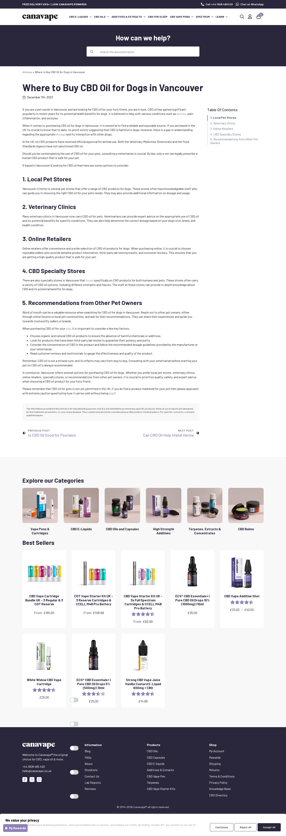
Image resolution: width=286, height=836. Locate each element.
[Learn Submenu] (226, 16)
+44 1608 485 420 (33, 766)
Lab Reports (93, 782)
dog (68, 328)
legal (112, 393)
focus (89, 280)
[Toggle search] (242, 16)
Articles (27, 72)
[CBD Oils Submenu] (108, 16)
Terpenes (153, 782)
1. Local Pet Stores (223, 117)
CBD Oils (100, 16)
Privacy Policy (218, 782)
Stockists (91, 770)
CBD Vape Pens (180, 16)
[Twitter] (32, 779)
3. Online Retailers (221, 128)
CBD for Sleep (158, 16)
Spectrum (203, 16)
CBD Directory (218, 795)
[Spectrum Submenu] (212, 16)
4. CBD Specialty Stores (225, 134)
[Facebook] (24, 779)
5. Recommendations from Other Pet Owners (234, 141)
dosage (61, 134)
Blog (87, 751)
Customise (221, 827)
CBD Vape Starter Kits (161, 789)
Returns (214, 770)
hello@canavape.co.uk (37, 771)
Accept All (269, 827)
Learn (220, 16)
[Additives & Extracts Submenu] (144, 16)
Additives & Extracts (126, 16)
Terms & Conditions (222, 776)
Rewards (215, 757)
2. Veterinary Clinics (222, 123)
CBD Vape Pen (156, 776)
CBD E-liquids (78, 16)
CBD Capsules (156, 757)
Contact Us (92, 776)
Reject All (245, 827)
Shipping (215, 763)
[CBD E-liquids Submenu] (90, 16)
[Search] (92, 52)
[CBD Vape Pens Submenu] (192, 16)
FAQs (88, 757)
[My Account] (250, 16)
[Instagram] (39, 779)
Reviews (90, 789)
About (89, 763)
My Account (216, 751)
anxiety (181, 113)
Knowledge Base (220, 789)
